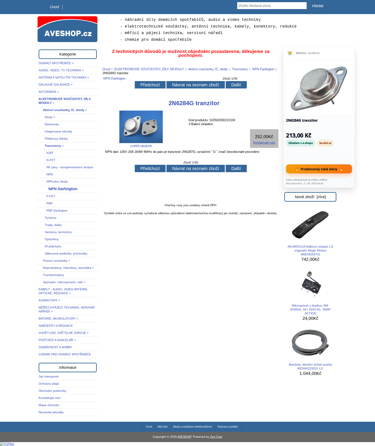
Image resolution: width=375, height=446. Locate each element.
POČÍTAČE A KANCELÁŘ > (57, 340)
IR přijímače (50, 246)
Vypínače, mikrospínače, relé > (62, 282)
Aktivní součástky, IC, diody (208, 69)
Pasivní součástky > (54, 260)
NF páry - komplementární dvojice (66, 167)
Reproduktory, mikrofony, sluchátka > (66, 268)
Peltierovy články (53, 138)
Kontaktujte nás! (50, 398)
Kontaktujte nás (264, 142)
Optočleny (49, 239)
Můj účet (163, 426)
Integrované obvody (55, 131)
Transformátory (51, 275)
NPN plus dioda (53, 181)
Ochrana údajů (49, 383)
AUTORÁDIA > (49, 91)
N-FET (47, 160)
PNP (46, 203)
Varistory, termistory (55, 232)
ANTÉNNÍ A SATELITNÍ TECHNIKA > (64, 77)
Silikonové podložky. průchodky (63, 253)
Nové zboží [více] (310, 197)
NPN (46, 174)
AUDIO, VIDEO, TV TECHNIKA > (61, 70)
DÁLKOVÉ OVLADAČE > (55, 84)
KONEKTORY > (49, 300)
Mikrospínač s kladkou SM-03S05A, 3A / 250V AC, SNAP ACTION (310, 309)
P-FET (47, 196)
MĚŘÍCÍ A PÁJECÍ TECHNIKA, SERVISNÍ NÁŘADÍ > (67, 309)
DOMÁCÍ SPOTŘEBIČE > (56, 63)
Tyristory (47, 217)
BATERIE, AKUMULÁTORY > (58, 318)
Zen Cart (216, 436)
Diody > (47, 117)
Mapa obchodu (49, 405)
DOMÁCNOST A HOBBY (55, 347)
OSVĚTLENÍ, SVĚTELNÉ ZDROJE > (64, 333)
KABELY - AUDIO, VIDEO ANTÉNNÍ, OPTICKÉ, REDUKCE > (63, 291)
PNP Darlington (53, 210)
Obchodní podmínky (52, 390)
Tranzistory (240, 69)
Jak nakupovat (49, 376)
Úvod (54, 7)
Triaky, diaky (50, 225)
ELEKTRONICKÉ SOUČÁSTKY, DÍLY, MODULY (149, 69)
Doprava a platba (227, 426)
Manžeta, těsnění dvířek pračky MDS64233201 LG (310, 366)
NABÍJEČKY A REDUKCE (56, 325)
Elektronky (49, 124)
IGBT (46, 153)
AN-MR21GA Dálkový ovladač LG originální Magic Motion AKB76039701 (310, 250)
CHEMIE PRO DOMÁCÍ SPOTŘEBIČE (65, 354)
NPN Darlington (263, 69)
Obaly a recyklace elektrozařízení (192, 426)
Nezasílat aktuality (51, 412)
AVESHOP (184, 436)
